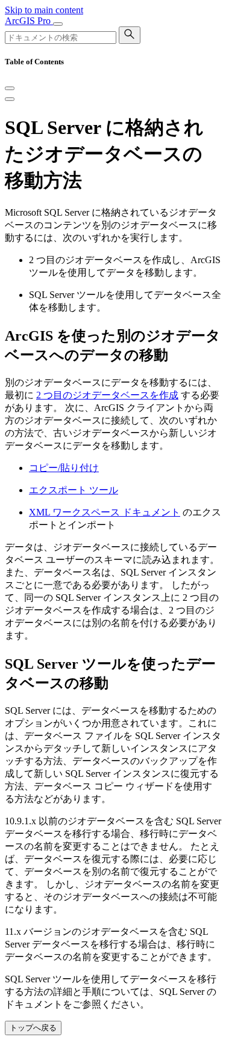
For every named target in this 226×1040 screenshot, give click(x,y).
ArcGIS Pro (29, 21)
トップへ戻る (33, 1027)
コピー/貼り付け (64, 468)
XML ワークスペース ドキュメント (104, 512)
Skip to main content (44, 10)
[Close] (9, 88)
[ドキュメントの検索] (129, 35)
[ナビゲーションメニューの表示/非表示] (58, 24)
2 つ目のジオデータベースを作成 (107, 395)
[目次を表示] (9, 99)
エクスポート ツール (73, 490)
